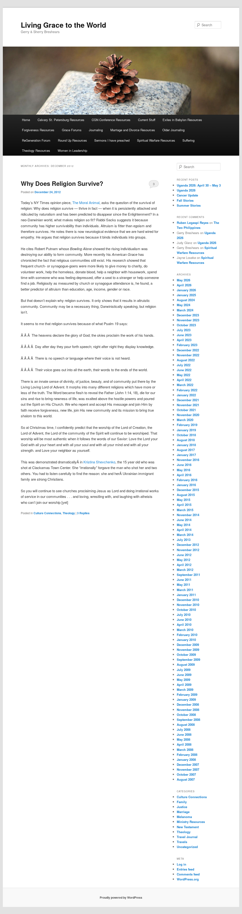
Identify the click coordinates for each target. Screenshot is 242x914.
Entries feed (185, 869)
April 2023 (184, 340)
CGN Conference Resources (111, 120)
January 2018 (186, 445)
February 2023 (187, 345)
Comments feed (188, 874)
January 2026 (186, 290)
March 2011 (185, 590)
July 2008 (183, 729)
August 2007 (186, 779)
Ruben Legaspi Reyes (192, 222)
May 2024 (183, 305)
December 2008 (188, 704)
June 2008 (184, 734)
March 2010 (185, 629)
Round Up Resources (72, 140)
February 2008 (187, 754)
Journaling (96, 130)
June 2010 (184, 619)
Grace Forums (72, 130)
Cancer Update (187, 195)
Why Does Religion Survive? (62, 183)
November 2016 (188, 459)
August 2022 (186, 360)
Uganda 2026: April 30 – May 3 (199, 185)
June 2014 (184, 520)
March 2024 (185, 310)
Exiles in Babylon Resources (182, 120)
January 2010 (186, 639)
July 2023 (183, 330)
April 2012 (184, 564)
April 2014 (184, 529)
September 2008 (188, 719)
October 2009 (186, 654)
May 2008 (183, 739)
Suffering (188, 140)
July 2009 (183, 669)
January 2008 (186, 759)
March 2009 (185, 689)
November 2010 (188, 604)
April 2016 (184, 475)
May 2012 (183, 559)
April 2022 (184, 380)
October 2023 (186, 325)
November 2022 (188, 355)
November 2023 (188, 320)
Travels (182, 842)
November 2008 (188, 709)
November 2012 (188, 550)
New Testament (188, 827)
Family (182, 802)
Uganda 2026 (186, 190)
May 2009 (183, 679)
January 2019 (186, 430)
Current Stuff (146, 120)
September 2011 (188, 574)
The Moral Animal (85, 202)
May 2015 (183, 499)
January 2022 (186, 395)
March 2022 (185, 385)
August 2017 (186, 450)
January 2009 (186, 699)
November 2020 (188, 415)
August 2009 (186, 664)
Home (26, 120)
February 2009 (187, 694)
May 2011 (183, 584)
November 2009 (188, 649)
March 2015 (185, 510)
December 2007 (188, 764)
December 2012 (188, 544)
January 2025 (186, 295)
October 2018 (186, 435)
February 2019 (187, 424)
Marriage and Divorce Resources (132, 130)
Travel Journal (187, 837)
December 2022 (188, 350)
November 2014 (188, 515)
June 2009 (184, 674)
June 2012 (184, 555)
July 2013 (183, 539)
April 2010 (184, 624)
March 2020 (185, 420)
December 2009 (188, 644)
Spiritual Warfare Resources (156, 140)
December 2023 (188, 315)
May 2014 (183, 524)
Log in (181, 864)
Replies (83, 513)
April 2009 (184, 684)
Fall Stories (185, 200)
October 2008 (186, 714)
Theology (69, 513)
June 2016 (184, 464)
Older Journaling (173, 130)
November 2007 (188, 769)
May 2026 (183, 280)
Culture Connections (47, 513)
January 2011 (186, 594)
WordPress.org (188, 879)
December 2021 (188, 400)
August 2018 (186, 440)
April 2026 (184, 285)
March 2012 (185, 569)
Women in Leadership (72, 150)
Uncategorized (187, 846)
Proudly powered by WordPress (121, 897)
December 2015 (188, 489)
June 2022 (184, 370)
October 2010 (186, 609)
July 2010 (183, 614)
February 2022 (187, 390)
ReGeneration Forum (36, 140)
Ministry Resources (191, 821)
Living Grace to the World (63, 25)
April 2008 (184, 744)
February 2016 (187, 480)
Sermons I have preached (112, 140)
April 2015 (184, 504)
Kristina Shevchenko (99, 461)
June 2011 (184, 579)
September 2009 (188, 659)
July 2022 (183, 365)
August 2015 (186, 494)
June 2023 (184, 335)
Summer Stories (189, 205)
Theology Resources (36, 150)
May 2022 (183, 375)
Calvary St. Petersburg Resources (61, 120)
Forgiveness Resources (38, 130)
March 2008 (185, 749)
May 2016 (183, 470)
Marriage (183, 812)
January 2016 (186, 485)
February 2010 (187, 634)
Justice (182, 807)
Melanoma (184, 816)
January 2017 (186, 455)
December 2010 (188, 599)
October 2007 (186, 774)
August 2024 (186, 300)
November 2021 (188, 405)
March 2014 (185, 534)
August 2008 (186, 724)
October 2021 (186, 410)
